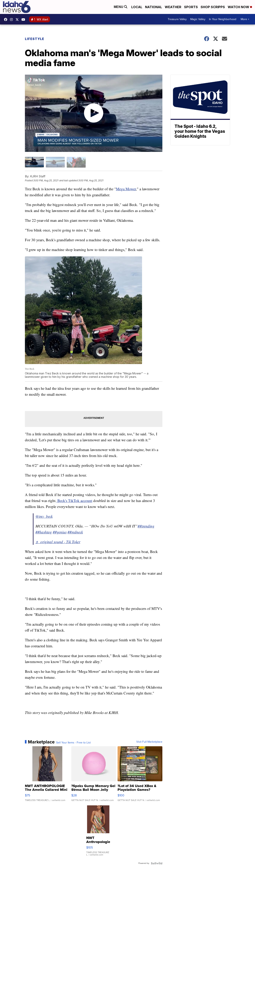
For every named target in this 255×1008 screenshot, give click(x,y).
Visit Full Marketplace (149, 741)
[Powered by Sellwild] (156, 863)
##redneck (75, 531)
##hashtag (43, 531)
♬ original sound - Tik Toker (57, 541)
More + (245, 19)
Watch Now (239, 7)
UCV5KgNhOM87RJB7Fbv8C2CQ (24, 19)
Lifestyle (34, 39)
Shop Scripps (213, 7)
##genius (60, 531)
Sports (191, 7)
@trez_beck (44, 516)
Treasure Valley (177, 19)
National (153, 7)
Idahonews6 (6, 19)
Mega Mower (126, 188)
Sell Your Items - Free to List (73, 742)
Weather (173, 7)
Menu (119, 7)
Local (136, 7)
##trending (146, 526)
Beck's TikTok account (74, 500)
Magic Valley (197, 19)
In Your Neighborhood (222, 19)
